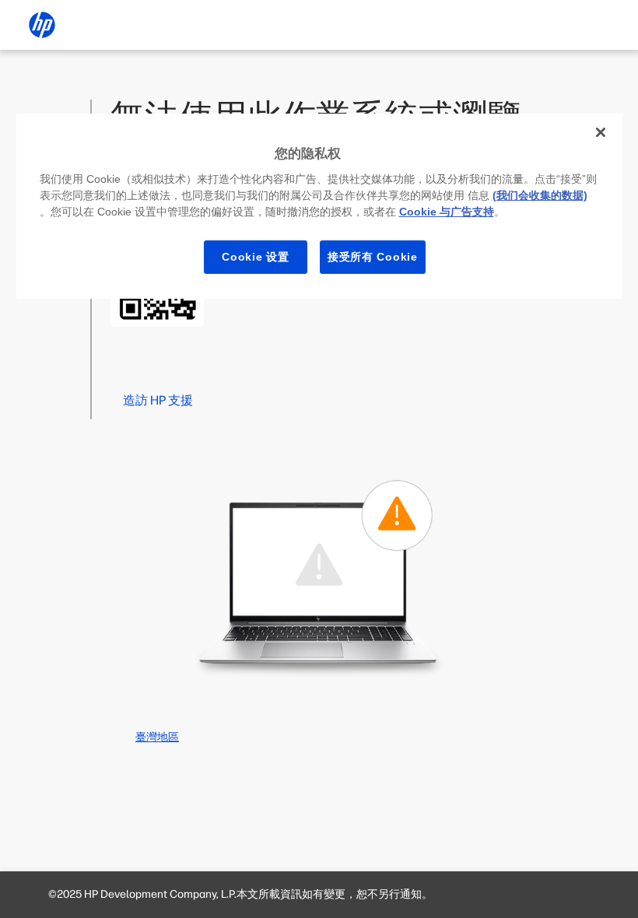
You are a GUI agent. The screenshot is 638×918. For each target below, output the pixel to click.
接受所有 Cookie (373, 257)
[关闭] (601, 132)
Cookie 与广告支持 (446, 211)
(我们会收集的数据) (540, 195)
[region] (319, 206)
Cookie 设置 (255, 257)
